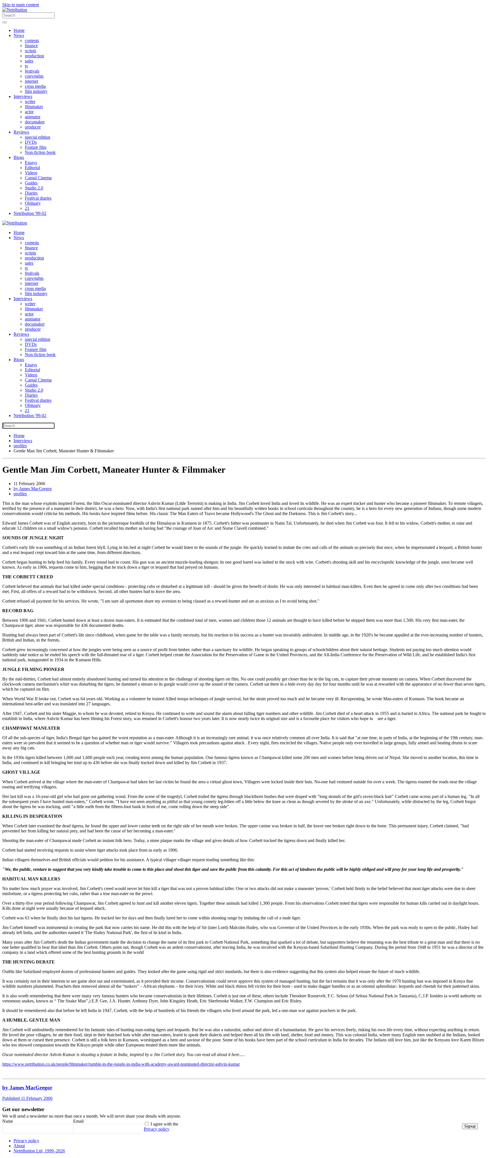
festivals (32, 71)
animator (32, 116)
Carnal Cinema (38, 177)
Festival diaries (38, 198)
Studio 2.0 (34, 188)
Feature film (35, 147)
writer (30, 101)
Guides (31, 182)
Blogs (19, 157)
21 (27, 208)
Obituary (33, 203)
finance (31, 45)
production (34, 55)
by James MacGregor (33, 488)
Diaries (31, 193)
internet (31, 81)
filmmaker (34, 106)
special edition (37, 137)
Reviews (21, 132)
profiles (20, 493)
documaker (35, 121)
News (19, 35)
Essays (31, 162)
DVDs (31, 142)
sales (29, 60)
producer (33, 127)
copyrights (34, 76)
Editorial (32, 167)
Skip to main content (20, 4)
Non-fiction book (40, 152)
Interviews (23, 96)
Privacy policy (156, 1129)
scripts (30, 50)
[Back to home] (14, 9)
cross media (35, 86)
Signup (470, 1126)
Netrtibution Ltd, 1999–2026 (39, 1150)
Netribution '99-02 (30, 213)
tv (26, 66)
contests (32, 40)
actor (29, 111)
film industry (36, 91)
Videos (31, 172)
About (19, 1145)
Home (19, 30)
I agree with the (161, 1126)
